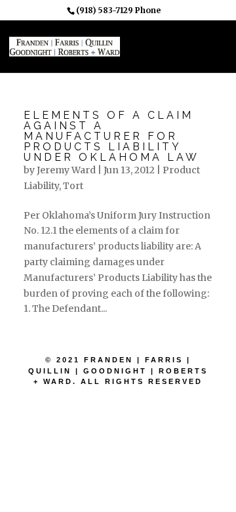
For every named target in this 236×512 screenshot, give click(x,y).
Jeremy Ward (66, 170)
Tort (73, 186)
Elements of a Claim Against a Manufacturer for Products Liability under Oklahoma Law (111, 136)
